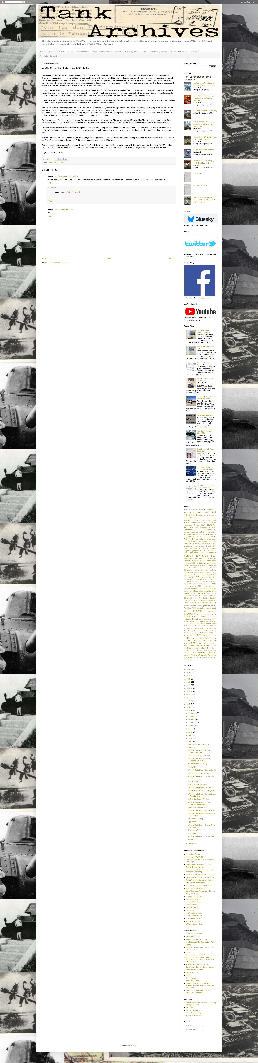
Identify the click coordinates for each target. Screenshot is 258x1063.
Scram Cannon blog (193, 1013)
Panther (213, 602)
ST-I (192, 628)
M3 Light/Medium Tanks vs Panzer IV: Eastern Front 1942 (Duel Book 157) (204, 199)
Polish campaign (198, 608)
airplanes (208, 530)
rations (204, 616)
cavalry (214, 539)
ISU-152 (213, 568)
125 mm (200, 509)
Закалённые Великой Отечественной (200, 967)
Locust (210, 581)
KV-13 (193, 575)
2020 (189, 688)
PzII (185, 617)
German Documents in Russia (197, 939)
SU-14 (203, 630)
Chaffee (194, 541)
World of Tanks (59, 162)
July (190, 729)
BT (193, 539)
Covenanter (204, 543)
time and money (193, 650)
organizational (208, 600)
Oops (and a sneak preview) (198, 744)
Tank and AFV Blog (193, 899)
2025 (189, 673)
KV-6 (193, 577)
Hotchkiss (187, 563)
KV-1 (189, 575)
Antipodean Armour (193, 854)
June (190, 732)
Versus (61, 51)
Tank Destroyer (191, 905)
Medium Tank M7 (210, 588)
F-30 (207, 551)
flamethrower (211, 553)
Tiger (209, 648)
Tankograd (190, 910)
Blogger (133, 1046)
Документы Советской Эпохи (197, 964)
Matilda (194, 588)
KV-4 (186, 577)
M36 (215, 586)
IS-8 (190, 568)
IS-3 (205, 565)
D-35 (195, 548)
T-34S (205, 638)
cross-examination (192, 546)
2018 (189, 695)
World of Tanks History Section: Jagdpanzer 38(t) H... (199, 760)
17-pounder (199, 512)
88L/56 (203, 525)
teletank (197, 648)
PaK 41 (201, 602)
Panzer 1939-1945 (200, 185)
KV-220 (209, 575)
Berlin (187, 537)
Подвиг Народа (192, 973)
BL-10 (192, 537)
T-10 (207, 633)
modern (207, 593)
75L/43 (186, 525)
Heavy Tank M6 (210, 558)
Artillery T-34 (192, 767)
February (191, 843)
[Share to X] (61, 159)
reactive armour (211, 616)
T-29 (210, 635)
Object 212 (212, 595)
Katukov (190, 572)
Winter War (202, 655)
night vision (203, 596)
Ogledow (206, 598)
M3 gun (195, 586)
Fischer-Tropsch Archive (195, 867)
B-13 (212, 534)
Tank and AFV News (193, 902)
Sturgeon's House (192, 894)
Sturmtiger (209, 628)
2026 (189, 669)
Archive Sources (178, 51)
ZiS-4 (210, 658)
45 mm (191, 520)
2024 (189, 676)
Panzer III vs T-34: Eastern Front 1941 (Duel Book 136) (205, 138)
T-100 (211, 633)
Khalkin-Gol (197, 572)
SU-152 (208, 630)
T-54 (206, 641)
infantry (195, 563)
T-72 (197, 643)
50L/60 (201, 520)
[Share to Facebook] (63, 159)
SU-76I (197, 633)
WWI (191, 658)
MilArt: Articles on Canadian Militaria (199, 880)
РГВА (188, 975)
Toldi (205, 650)
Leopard (194, 581)
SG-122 (193, 624)
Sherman (201, 623)
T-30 (214, 635)
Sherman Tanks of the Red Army (205, 111)
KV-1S (199, 575)
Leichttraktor (212, 579)
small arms (211, 623)
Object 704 (198, 598)
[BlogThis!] (58, 159)
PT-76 (198, 614)
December (192, 713)
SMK (185, 626)
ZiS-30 (205, 657)
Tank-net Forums (192, 907)
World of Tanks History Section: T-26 (201, 788)
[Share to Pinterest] (66, 159)
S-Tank (205, 621)
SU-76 (191, 633)
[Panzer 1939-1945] (189, 189)
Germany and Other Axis (135, 51)
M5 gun (187, 588)
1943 (187, 515)
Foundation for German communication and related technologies (200, 871)
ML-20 (193, 593)
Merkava (186, 591)
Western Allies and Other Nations (107, 51)
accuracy (212, 527)
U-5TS (194, 653)
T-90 (212, 643)
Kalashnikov (203, 570)
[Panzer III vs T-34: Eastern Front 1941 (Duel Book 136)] (189, 140)
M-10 (214, 581)
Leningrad (188, 581)
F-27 (203, 551)
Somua (200, 626)
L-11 (213, 577)
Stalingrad (197, 628)
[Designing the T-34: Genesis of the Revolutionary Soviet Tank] (189, 86)
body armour (205, 537)
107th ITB (194, 509)
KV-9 (209, 577)
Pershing (187, 608)
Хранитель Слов (192, 981)
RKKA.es (189, 1007)
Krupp (209, 572)
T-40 (188, 641)
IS (198, 565)
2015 (189, 704)
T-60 (214, 641)
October (191, 719)
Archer (208, 532)
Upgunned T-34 (194, 822)
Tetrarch (203, 648)
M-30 (186, 584)
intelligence (204, 563)
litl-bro (188, 945)
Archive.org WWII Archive (195, 857)
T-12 (215, 633)
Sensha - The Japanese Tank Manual (199, 885)
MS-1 (196, 596)
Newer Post (46, 258)
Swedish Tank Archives (194, 896)
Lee (201, 579)
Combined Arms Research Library (198, 864)
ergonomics (197, 551)
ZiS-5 (214, 658)
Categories (192, 747)
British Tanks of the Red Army (204, 149)
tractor (209, 650)
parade (186, 605)
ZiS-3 (200, 658)
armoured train (199, 534)
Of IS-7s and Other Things (195, 883)
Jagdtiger (196, 570)
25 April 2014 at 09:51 (73, 192)
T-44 (195, 641)
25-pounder (194, 518)
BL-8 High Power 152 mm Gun (199, 773)
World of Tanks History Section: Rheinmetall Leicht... (199, 751)
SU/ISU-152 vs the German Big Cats (204, 331)
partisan (193, 605)
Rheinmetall (207, 619)
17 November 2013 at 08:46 (68, 176)
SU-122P (197, 630)
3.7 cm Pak (201, 518)
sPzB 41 (187, 628)
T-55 (210, 641)
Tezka (188, 952)
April (190, 738)
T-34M (200, 638)
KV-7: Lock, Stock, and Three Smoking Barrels (205, 468)
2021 (189, 685)
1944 (194, 515)
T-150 (186, 635)
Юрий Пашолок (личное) (195, 993)
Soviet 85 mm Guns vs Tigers (198, 764)
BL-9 (199, 537)
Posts (189, 1026)
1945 (200, 515)
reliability (187, 619)
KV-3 (214, 575)
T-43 (192, 641)
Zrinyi (190, 660)
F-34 (214, 551)
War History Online (193, 921)
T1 (215, 643)
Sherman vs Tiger (203, 363)
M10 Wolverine (205, 584)
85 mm (197, 525)
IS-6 (214, 565)
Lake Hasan (194, 579)
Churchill (187, 544)
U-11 (188, 653)
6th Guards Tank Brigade (207, 522)
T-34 (186, 638)
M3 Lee (201, 586)
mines (201, 591)
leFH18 (205, 579)
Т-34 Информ (191, 978)
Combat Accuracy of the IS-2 (198, 807)
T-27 (203, 635)
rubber (192, 621)
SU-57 (186, 633)
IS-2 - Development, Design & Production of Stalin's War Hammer (204, 98)
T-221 (191, 635)
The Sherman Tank (193, 918)
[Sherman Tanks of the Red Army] (189, 114)
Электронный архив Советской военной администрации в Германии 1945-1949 (200, 985)
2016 (189, 701)
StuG (203, 628)
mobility (200, 593)
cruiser (202, 546)
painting (191, 602)
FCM (185, 553)
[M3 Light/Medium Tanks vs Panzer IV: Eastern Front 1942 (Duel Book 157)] (189, 201)
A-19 (214, 525)
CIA (193, 543)
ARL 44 (213, 532)
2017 (189, 698)
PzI (215, 614)
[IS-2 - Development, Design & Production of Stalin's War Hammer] (189, 100)
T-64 (189, 643)
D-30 (191, 548)
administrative (190, 530)
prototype (189, 614)
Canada (208, 539)
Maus (201, 589)
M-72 (197, 584)
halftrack (201, 558)
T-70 (193, 643)
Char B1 (201, 541)
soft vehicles (192, 626)
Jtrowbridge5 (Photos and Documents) (200, 877)
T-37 (212, 638)
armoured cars (189, 534)
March (190, 741)
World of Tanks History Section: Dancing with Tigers (199, 803)
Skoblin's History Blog (194, 1016)
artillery (208, 534)
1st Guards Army (208, 515)
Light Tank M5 (202, 581)
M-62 (194, 584)
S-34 (196, 621)
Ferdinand (194, 553)
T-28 (207, 635)
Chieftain (207, 541)
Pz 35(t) (203, 614)
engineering (188, 551)
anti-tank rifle (200, 532)
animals (186, 532)
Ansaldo (192, 532)
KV (185, 575)
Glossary (193, 51)
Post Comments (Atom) (60, 262)
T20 (185, 645)
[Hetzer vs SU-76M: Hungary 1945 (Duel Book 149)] (189, 164)
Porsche (208, 608)
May (190, 735)
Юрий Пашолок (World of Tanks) (198, 990)
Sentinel (186, 623)
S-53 (201, 621)
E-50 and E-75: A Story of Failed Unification (206, 398)
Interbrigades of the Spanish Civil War (200, 942)
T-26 (199, 635)
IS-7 (185, 568)
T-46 (199, 641)
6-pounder (194, 523)
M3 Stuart (209, 586)
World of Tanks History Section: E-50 (201, 811)
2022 (189, 682)
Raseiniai (199, 616)
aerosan (200, 530)
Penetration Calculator (49, 56)
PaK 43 (206, 602)
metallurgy (194, 591)
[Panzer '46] (189, 177)
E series (50, 162)
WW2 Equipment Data (194, 924)
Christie (213, 541)
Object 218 (188, 598)
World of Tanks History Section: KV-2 (201, 836)
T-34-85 (193, 638)
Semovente (212, 621)
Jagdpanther (188, 570)
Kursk (214, 572)
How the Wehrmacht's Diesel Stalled (205, 432)
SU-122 (190, 630)
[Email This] (56, 159)
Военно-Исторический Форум (197, 955)
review (201, 619)
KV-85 (205, 577)
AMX (214, 530)
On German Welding (195, 819)
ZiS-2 (196, 658)
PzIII (189, 616)
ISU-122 (197, 568)
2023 (189, 679)
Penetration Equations (205, 415)
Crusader (209, 546)
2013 (189, 710)
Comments (191, 1030)
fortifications (188, 558)
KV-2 (204, 575)
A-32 (191, 527)
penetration (209, 605)
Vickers (209, 653)
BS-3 (189, 539)
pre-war (197, 610)
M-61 (190, 584)
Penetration (192, 833)
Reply (50, 183)
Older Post (171, 258)
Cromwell (212, 544)
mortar (191, 595)
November (192, 716)
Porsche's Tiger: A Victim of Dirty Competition (206, 486)
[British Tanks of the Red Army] (189, 153)
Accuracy (191, 840)
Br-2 (185, 539)
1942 (213, 512)
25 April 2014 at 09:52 (66, 209)
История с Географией (195, 970)
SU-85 (202, 633)
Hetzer (214, 561)
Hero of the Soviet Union (200, 560)
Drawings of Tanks (193, 936)
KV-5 (189, 577)
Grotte (195, 558)
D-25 (186, 548)
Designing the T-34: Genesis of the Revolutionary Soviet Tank (205, 84)
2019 (189, 691)
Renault (195, 619)
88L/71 (209, 525)
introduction (193, 565)
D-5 (199, 548)
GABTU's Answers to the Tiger (199, 755)
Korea (204, 572)
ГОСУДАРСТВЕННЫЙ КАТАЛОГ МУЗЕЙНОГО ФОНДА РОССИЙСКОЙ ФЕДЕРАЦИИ (200, 959)
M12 (212, 584)
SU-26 (214, 630)
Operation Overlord (197, 600)
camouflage (200, 539)
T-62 (185, 643)
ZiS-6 (186, 660)
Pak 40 (196, 602)
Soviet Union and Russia (78, 51)
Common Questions (158, 51)
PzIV (193, 616)
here (62, 153)
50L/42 (196, 520)
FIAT (202, 553)
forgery (213, 556)
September (192, 723)
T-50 (203, 641)
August (191, 726)
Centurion (187, 541)
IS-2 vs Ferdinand (194, 781)
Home (42, 51)
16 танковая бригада (194, 934)
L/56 (188, 579)
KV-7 (197, 577)
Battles (51, 51)
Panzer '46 (197, 173)
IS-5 (211, 565)
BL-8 (196, 537)
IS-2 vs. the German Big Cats (198, 799)
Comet (197, 543)
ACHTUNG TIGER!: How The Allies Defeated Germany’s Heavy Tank (204, 124)
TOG (201, 650)
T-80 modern (207, 643)
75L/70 (191, 525)
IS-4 (208, 565)
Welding (194, 655)
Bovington (213, 537)
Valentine (201, 653)
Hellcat (186, 561)
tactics (191, 645)
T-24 (194, 635)
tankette (199, 646)
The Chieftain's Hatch (194, 913)
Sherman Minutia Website (195, 888)
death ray (205, 548)
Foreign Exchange (196, 555)
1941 (207, 512)
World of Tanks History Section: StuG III (202, 770)
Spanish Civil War (210, 626)
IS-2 (201, 565)
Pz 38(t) (210, 614)
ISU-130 (205, 568)
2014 (189, 707)
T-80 (200, 643)
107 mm (187, 510)
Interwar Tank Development (196, 875)
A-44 (196, 527)
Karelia (211, 570)
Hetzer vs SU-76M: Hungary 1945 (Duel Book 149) (204, 161)
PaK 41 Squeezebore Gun (197, 785)
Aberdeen (203, 527)
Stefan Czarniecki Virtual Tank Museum (200, 891)
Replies (53, 188)
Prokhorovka (212, 611)
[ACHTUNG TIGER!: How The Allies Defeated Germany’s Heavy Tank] (189, 126)
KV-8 (201, 577)
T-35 (208, 638)
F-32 (211, 551)
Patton (199, 605)
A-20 (186, 527)
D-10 (214, 546)
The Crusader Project (194, 916)
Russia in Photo (192, 1010)
